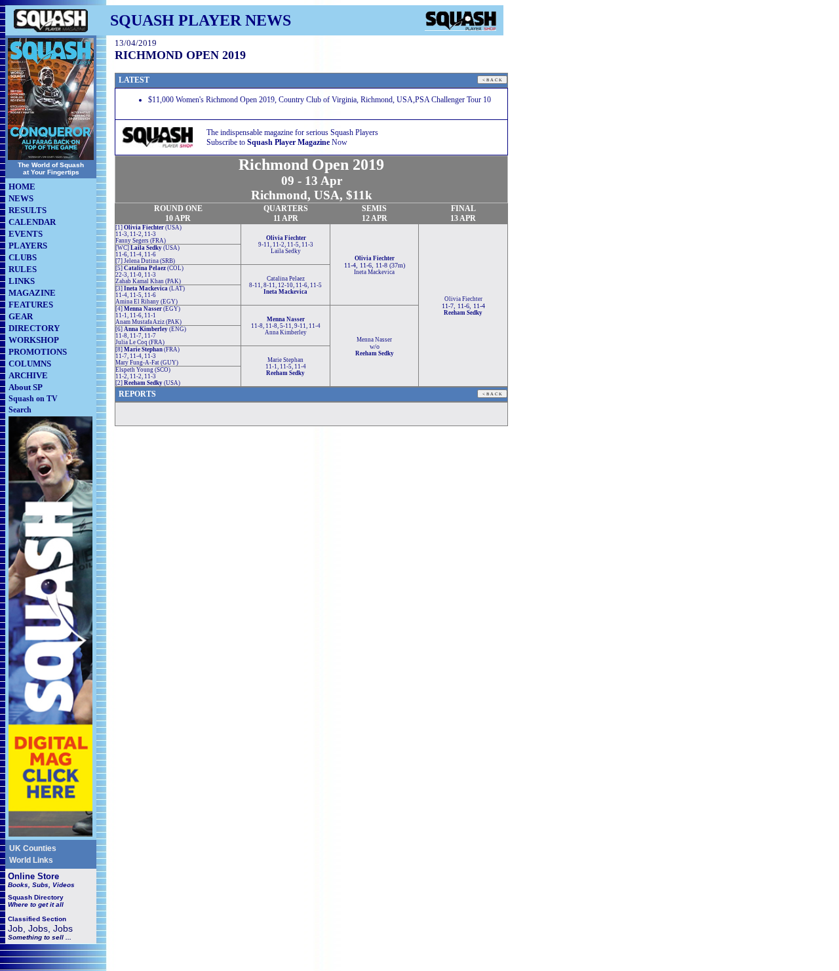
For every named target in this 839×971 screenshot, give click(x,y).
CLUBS (23, 257)
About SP (26, 387)
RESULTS (28, 210)
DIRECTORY (34, 328)
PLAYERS (28, 245)
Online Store (33, 876)
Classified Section (37, 918)
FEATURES (31, 304)
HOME (22, 186)
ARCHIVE (28, 375)
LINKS (22, 281)
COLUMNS (30, 363)
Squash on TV (33, 398)
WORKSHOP (34, 340)
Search (20, 409)
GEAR (21, 316)
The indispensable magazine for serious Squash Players (292, 132)
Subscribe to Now (276, 142)
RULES (23, 269)
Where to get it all (36, 904)
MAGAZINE (32, 293)
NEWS (21, 198)
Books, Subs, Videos (41, 884)
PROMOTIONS (38, 352)
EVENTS (26, 234)
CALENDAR (32, 222)
